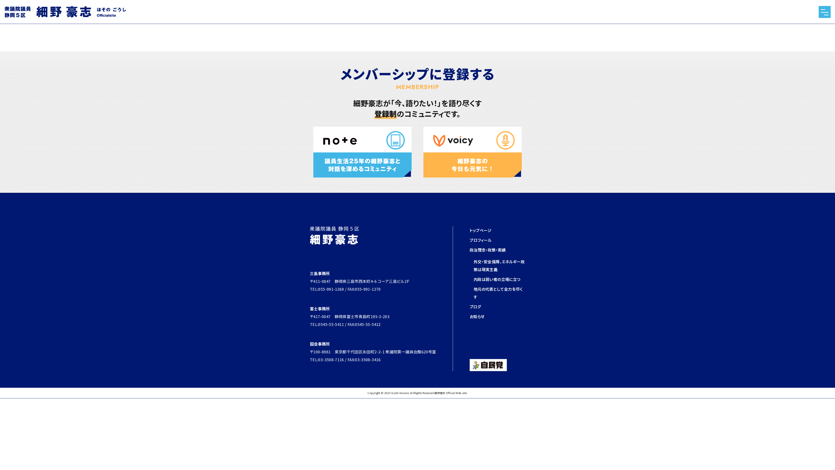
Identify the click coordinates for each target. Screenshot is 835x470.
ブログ (475, 306)
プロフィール (481, 240)
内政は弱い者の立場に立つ (497, 279)
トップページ (480, 230)
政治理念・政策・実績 (488, 250)
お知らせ (477, 316)
